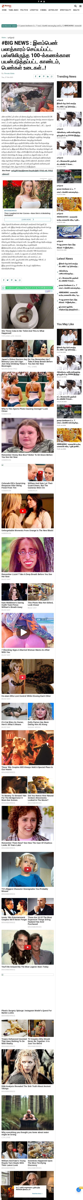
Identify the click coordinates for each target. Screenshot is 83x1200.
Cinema (43, 10)
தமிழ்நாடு (11, 38)
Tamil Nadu (13, 10)
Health (76, 10)
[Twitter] (41, 1)
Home (4, 10)
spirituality (65, 10)
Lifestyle (34, 10)
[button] (80, 6)
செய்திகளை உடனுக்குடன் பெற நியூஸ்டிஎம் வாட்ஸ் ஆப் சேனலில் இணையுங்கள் (29, 288)
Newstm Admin (9, 73)
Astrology (53, 10)
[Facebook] (38, 1)
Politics (24, 10)
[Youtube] (44, 1)
